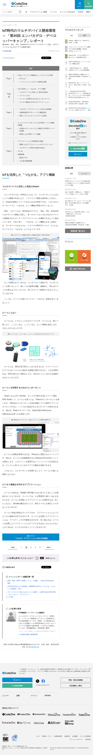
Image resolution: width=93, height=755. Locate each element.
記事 (71, 174)
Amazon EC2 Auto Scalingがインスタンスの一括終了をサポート (79, 109)
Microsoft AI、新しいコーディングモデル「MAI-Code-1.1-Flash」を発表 (80, 85)
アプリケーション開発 (38, 12)
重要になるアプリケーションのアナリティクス (36, 144)
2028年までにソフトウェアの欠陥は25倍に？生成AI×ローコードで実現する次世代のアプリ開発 (77, 183)
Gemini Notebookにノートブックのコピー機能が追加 (79, 63)
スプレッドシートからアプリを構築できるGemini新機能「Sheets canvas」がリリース (79, 49)
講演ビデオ (23, 157)
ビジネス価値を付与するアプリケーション (35, 102)
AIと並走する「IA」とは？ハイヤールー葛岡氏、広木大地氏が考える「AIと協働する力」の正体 (78, 203)
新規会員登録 (78, 149)
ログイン (79, 154)
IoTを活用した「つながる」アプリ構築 (32, 89)
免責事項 (67, 736)
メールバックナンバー (79, 143)
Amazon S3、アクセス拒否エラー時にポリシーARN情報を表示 (79, 56)
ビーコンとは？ (25, 95)
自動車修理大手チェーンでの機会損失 (33, 112)
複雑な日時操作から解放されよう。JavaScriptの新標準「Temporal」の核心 (79, 76)
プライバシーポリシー (76, 739)
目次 (30, 68)
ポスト (46, 58)
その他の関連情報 (26, 161)
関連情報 (21, 154)
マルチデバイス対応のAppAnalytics (32, 147)
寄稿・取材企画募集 (76, 680)
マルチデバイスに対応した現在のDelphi (34, 92)
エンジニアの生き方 (67, 12)
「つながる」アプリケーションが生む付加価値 (34, 109)
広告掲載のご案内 (75, 685)
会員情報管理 (58, 736)
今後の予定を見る (79, 269)
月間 (84, 35)
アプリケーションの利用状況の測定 (30, 141)
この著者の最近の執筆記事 (28, 634)
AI (26, 12)
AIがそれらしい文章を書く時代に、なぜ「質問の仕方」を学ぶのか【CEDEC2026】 (77, 214)
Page (9, 78)
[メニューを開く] (4, 4)
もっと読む (10, 597)
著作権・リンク (47, 736)
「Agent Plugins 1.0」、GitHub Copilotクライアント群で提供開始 (79, 69)
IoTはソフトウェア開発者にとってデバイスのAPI (35, 75)
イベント (34, 695)
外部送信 (88, 739)
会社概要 (75, 736)
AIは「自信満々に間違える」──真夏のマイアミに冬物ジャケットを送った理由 (77, 193)
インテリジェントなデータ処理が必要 (33, 82)
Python (80, 12)
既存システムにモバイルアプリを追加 (33, 115)
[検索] (20, 11)
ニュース (84, 174)
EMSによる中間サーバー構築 (30, 134)
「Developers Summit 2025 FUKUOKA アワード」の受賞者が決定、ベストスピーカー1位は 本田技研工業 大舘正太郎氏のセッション (80, 94)
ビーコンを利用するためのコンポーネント (35, 99)
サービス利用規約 (85, 736)
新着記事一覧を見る (78, 231)
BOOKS (48, 695)
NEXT (48, 547)
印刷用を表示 (10, 567)
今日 (71, 35)
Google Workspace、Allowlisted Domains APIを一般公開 (78, 103)
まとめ (20, 151)
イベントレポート (8, 58)
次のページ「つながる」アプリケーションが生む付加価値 (31, 537)
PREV (13, 547)
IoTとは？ (23, 78)
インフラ (53, 12)
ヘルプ (38, 736)
